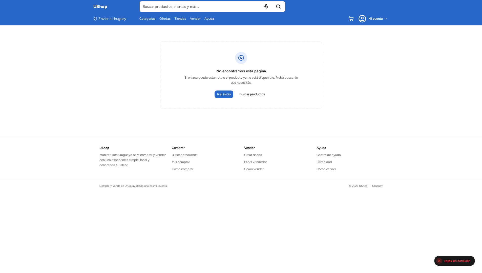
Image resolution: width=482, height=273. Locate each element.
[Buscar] (278, 6)
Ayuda (209, 18)
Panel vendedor (255, 162)
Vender (195, 18)
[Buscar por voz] (266, 6)
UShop (100, 6)
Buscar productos (252, 94)
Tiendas (180, 18)
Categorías (147, 18)
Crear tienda (253, 155)
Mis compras (181, 162)
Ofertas (165, 18)
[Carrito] (351, 18)
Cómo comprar (182, 169)
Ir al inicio (224, 94)
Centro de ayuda (329, 155)
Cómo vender (254, 169)
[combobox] (212, 6)
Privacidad (324, 162)
